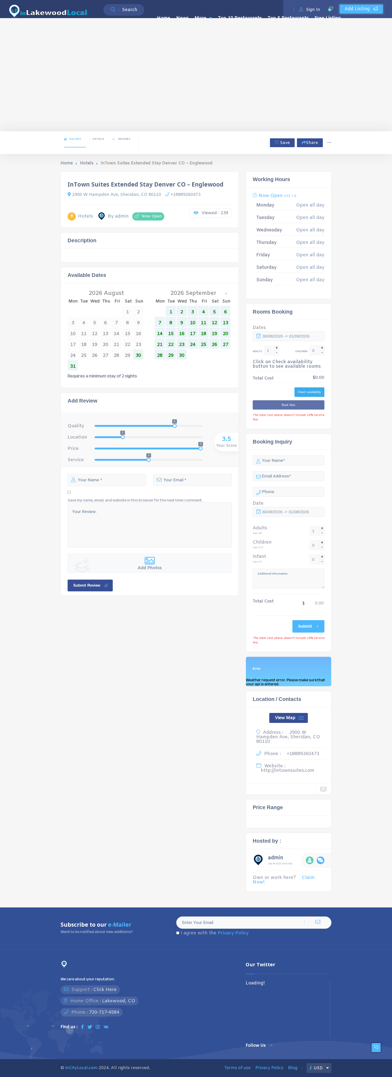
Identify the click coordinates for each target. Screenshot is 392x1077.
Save (284, 143)
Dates (259, 328)
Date (258, 503)
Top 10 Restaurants (240, 18)
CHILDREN (301, 351)
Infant (259, 556)
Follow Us (256, 1045)
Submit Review (86, 585)
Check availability (309, 392)
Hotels (86, 163)
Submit (305, 626)
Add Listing (358, 9)
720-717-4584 (104, 1012)
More (200, 18)
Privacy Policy (233, 933)
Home (163, 18)
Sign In (313, 9)
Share (312, 143)
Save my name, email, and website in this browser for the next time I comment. (135, 500)
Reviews (123, 139)
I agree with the (215, 933)
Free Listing (328, 18)
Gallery (75, 139)
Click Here (105, 990)
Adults (260, 528)
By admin (118, 216)
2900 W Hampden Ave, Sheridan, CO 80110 (116, 194)
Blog (292, 1068)
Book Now (288, 405)
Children (262, 542)
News (182, 18)
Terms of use (237, 1068)
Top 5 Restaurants (288, 18)
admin (275, 858)
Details (98, 139)
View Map (285, 718)
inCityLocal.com (81, 1068)
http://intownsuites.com (287, 771)
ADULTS (257, 351)
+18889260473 (186, 194)
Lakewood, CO (118, 1001)
